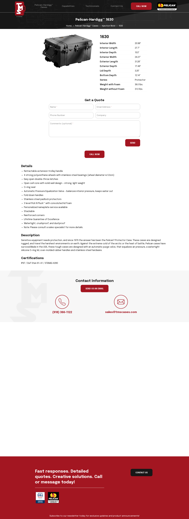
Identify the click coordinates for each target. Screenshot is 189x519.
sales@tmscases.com (121, 312)
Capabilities (68, 6)
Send (132, 143)
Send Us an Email (95, 289)
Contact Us (117, 6)
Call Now (94, 154)
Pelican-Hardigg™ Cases (44, 6)
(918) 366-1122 (62, 312)
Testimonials (92, 6)
